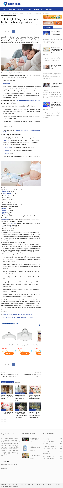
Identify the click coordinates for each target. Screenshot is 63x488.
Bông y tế (4, 214)
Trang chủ (3, 13)
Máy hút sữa (5, 219)
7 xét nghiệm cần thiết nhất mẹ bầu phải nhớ (28, 100)
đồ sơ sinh (9, 190)
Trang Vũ (5, 24)
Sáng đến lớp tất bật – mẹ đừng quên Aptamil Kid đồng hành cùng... (56, 33)
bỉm (9, 440)
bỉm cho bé (11, 454)
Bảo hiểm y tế (6, 83)
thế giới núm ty (13, 452)
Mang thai (12, 9)
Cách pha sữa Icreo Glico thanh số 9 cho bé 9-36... (35, 448)
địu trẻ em (8, 443)
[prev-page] (2, 420)
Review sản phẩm (38, 9)
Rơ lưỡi (4, 212)
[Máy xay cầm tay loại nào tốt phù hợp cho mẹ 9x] (25, 439)
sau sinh (5, 140)
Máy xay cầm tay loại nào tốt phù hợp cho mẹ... (34, 440)
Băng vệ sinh (7, 147)
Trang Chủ (5, 9)
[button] (60, 9)
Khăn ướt (4, 208)
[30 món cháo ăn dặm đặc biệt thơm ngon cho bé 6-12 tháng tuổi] (25, 455)
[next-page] (5, 420)
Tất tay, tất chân (6, 193)
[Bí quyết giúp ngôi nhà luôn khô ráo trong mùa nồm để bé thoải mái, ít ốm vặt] (21, 389)
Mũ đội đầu (5, 191)
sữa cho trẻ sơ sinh (8, 442)
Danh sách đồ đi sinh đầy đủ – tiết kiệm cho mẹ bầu (17, 314)
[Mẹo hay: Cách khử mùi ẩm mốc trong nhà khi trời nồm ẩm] (7, 389)
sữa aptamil (14, 438)
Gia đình (29, 9)
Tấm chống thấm (7, 227)
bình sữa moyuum (7, 447)
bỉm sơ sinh (13, 223)
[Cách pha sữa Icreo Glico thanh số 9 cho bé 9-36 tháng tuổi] (25, 448)
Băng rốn (4, 210)
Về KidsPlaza (48, 9)
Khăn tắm (6, 153)
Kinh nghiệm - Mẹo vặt (18, 13)
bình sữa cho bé (13, 445)
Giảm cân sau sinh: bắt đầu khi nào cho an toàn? (56, 67)
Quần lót (6, 150)
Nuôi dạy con (20, 9)
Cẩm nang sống (32, 410)
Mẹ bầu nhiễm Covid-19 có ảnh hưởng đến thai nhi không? (19, 317)
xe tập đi (4, 454)
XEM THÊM (17, 382)
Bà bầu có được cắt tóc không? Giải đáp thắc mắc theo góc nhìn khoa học (35, 397)
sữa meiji (14, 440)
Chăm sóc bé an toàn (19, 393)
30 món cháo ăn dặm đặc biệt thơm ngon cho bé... (35, 455)
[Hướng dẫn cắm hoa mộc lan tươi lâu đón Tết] (7, 406)
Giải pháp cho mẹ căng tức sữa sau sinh (32, 375)
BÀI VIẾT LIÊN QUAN (7, 382)
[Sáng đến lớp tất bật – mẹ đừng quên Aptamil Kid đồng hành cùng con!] (46, 33)
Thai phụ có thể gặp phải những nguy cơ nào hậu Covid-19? (9, 375)
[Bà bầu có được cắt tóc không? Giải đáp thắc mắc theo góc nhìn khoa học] (35, 389)
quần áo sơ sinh (9, 450)
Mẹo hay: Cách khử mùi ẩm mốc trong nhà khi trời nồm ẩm (7, 397)
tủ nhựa (4, 440)
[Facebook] (13, 31)
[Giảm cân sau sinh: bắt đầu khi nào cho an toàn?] (46, 67)
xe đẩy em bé (6, 438)
